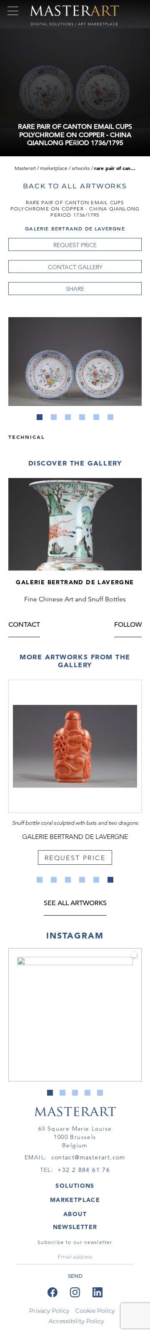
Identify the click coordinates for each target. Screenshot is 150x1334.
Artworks (81, 168)
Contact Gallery (75, 267)
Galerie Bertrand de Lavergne (75, 228)
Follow (128, 625)
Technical (26, 436)
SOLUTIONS (75, 1185)
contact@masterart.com (88, 1157)
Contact (24, 625)
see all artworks (75, 903)
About (75, 1214)
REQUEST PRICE (75, 245)
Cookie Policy (95, 1311)
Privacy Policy (49, 1311)
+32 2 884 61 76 (84, 1170)
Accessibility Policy (76, 1321)
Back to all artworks (75, 186)
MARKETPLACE (75, 1200)
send (75, 1276)
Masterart (25, 168)
